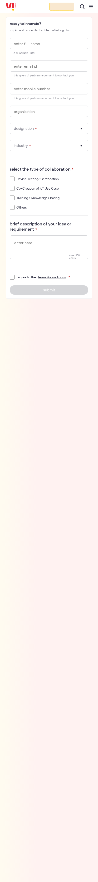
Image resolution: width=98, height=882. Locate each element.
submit (49, 290)
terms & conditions (52, 277)
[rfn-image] (62, 6)
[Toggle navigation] (91, 6)
